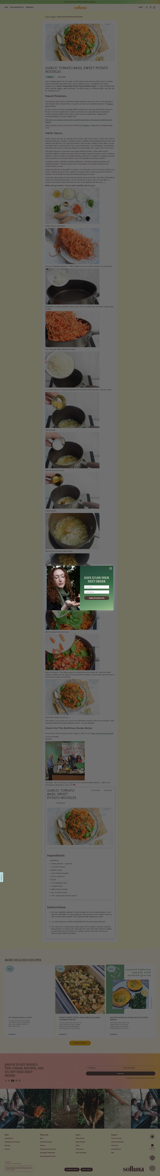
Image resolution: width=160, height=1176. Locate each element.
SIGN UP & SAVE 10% (96, 598)
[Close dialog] (111, 568)
